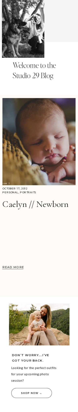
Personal (10, 192)
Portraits (28, 192)
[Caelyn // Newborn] (39, 141)
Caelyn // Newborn (35, 204)
